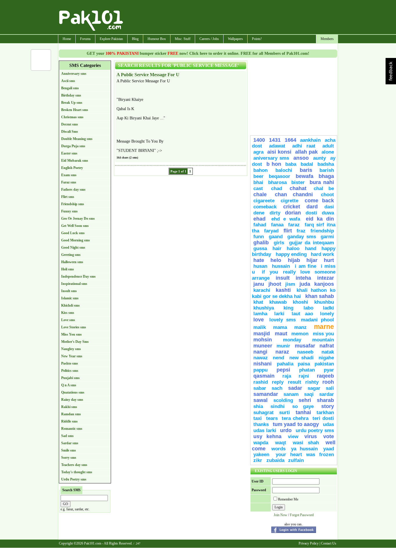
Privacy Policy (309, 543)
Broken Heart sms (74, 110)
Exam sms (69, 175)
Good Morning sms (75, 240)
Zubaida (275, 460)
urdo (286, 430)
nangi (260, 352)
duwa (328, 213)
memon (299, 333)
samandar (265, 394)
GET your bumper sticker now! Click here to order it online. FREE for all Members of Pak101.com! (198, 53)
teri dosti (323, 418)
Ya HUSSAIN (304, 448)
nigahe (326, 358)
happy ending (291, 254)
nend (278, 358)
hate (258, 260)
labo (308, 308)
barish (326, 170)
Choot (327, 194)
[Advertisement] (230, 18)
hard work (322, 254)
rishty (312, 382)
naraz (282, 352)
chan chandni (294, 194)
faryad (271, 231)
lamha (260, 313)
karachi (261, 290)
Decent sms (69, 124)
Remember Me (288, 499)
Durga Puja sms (73, 146)
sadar (295, 388)
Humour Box (157, 39)
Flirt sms (67, 197)
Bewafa (304, 176)
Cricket (291, 207)
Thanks (261, 424)
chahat (298, 188)
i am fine (305, 266)
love (258, 320)
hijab (294, 260)
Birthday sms (71, 95)
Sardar (326, 394)
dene (260, 213)
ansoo (301, 158)
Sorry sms (68, 458)
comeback (265, 207)
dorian (293, 213)
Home (67, 39)
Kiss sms (67, 313)
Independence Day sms (78, 276)
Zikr (258, 460)
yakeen (261, 454)
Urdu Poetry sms (73, 479)
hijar (311, 260)
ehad (259, 219)
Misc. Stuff (182, 39)
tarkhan (325, 412)
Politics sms (69, 371)
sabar (259, 388)
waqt (280, 442)
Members (327, 39)
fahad (259, 224)
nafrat (326, 346)
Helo (275, 260)
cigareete (264, 200)
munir (283, 346)
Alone (327, 152)
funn (258, 236)
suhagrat (263, 412)
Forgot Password (302, 515)
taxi (257, 418)
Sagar (314, 388)
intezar (325, 278)
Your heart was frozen (305, 454)
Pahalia (285, 364)
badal (307, 164)
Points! (257, 39)
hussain (282, 266)
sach (277, 388)
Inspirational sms (74, 284)
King (292, 308)
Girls (279, 242)
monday (292, 340)
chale (260, 194)
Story (327, 406)
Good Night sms (73, 247)
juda (304, 284)
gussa (260, 248)
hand (310, 248)
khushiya (263, 308)
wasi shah (306, 442)
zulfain (296, 460)
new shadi (301, 358)
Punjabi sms (70, 378)
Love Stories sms (73, 327)
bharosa (277, 182)
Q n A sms (68, 385)
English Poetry (72, 168)
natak (327, 352)
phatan (307, 370)
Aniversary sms (271, 158)
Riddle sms (69, 421)
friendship (322, 231)
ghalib (261, 242)
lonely (327, 313)
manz (300, 327)
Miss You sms (71, 334)
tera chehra (295, 418)
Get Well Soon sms (75, 226)
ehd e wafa (285, 219)
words (278, 448)
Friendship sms (72, 204)
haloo (293, 248)
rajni (304, 376)
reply (278, 382)
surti (284, 412)
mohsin (262, 340)
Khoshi (300, 302)
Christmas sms (72, 117)
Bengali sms (70, 88)
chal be (324, 188)
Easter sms (69, 153)
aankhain (310, 140)
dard (312, 207)
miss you (323, 333)
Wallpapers (235, 39)
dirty (275, 213)
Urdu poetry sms (315, 430)
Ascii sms (68, 81)
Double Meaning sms (76, 139)
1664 (290, 140)
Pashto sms (69, 363)
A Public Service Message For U (148, 74)
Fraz (301, 231)
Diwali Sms (69, 132)
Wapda (260, 442)
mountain (323, 340)
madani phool (317, 320)
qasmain (264, 376)
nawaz (260, 358)
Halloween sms (72, 262)
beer (258, 176)
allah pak (306, 152)
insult (283, 278)
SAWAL (260, 400)
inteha (303, 278)
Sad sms (67, 436)
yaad (328, 448)
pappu (260, 370)
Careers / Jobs (209, 39)
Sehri (305, 400)
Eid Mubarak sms (74, 161)
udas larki (264, 430)
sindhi (277, 406)
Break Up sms (71, 103)
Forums (85, 39)
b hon (273, 164)
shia (258, 406)
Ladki (328, 308)
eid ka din (320, 219)
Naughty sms (71, 349)
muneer (262, 346)
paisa (304, 364)
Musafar (305, 346)
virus (310, 436)
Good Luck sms (73, 233)
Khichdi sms (70, 305)
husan (260, 266)
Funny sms (69, 211)
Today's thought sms (76, 472)
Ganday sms (301, 236)
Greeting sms (71, 255)
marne (324, 326)
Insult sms (69, 291)
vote (328, 436)
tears (272, 418)
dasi (329, 207)
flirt (288, 231)
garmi (327, 236)
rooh (328, 382)
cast (260, 188)
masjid (262, 333)
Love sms (68, 320)
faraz (294, 224)
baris (306, 170)
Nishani (263, 364)
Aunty (319, 158)
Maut (281, 333)
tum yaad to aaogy (296, 424)
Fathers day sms (73, 189)
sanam (291, 394)
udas (328, 424)
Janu (258, 284)
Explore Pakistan (111, 39)
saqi (309, 394)
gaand (276, 236)
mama (280, 327)
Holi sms (67, 269)
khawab (278, 302)
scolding (283, 400)
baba (290, 164)
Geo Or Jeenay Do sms (78, 218)
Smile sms (68, 450)
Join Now (280, 515)
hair (277, 248)
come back (319, 200)
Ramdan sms (71, 414)
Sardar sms (69, 443)
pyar (329, 370)
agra (258, 152)
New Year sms (71, 356)
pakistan (324, 364)
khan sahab (319, 296)
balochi (283, 170)
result (294, 382)
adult (328, 146)
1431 (275, 140)
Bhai (258, 182)
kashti (283, 290)
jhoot (274, 284)
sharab (325, 400)
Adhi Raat (304, 146)
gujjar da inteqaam (311, 242)
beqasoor (279, 176)
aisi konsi (279, 152)
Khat (258, 302)
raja (286, 376)
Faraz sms (68, 182)
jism (290, 284)
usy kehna (267, 436)
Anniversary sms (73, 74)
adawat (277, 146)
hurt (329, 260)
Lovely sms (282, 320)
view (293, 436)
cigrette (289, 200)
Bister (298, 182)
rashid (260, 382)
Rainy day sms (72, 400)
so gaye (303, 406)
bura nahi (322, 182)
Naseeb (305, 352)
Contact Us (328, 543)
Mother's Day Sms (75, 342)
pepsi (283, 370)
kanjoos (324, 284)
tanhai (303, 412)
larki (279, 313)
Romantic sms (71, 429)
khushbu (324, 302)
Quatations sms (72, 392)
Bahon (263, 170)
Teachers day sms (74, 465)
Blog (135, 39)
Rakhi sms (69, 407)
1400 (259, 140)
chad (276, 188)
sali (330, 388)
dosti (311, 213)
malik (259, 327)
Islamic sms (70, 298)
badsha (325, 164)
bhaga (326, 176)
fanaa (277, 224)
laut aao (302, 313)
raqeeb (325, 376)
